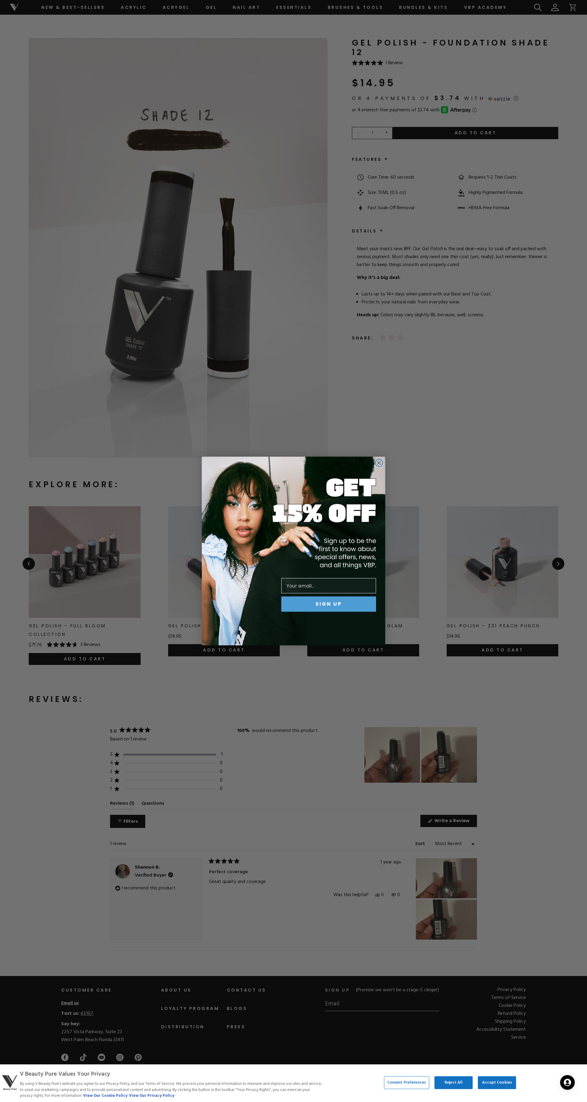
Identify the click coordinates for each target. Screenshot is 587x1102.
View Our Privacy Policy (151, 1096)
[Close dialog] (379, 463)
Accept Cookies (497, 1082)
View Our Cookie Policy (105, 1096)
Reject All (454, 1082)
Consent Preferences (406, 1082)
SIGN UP (329, 603)
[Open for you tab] (567, 1082)
